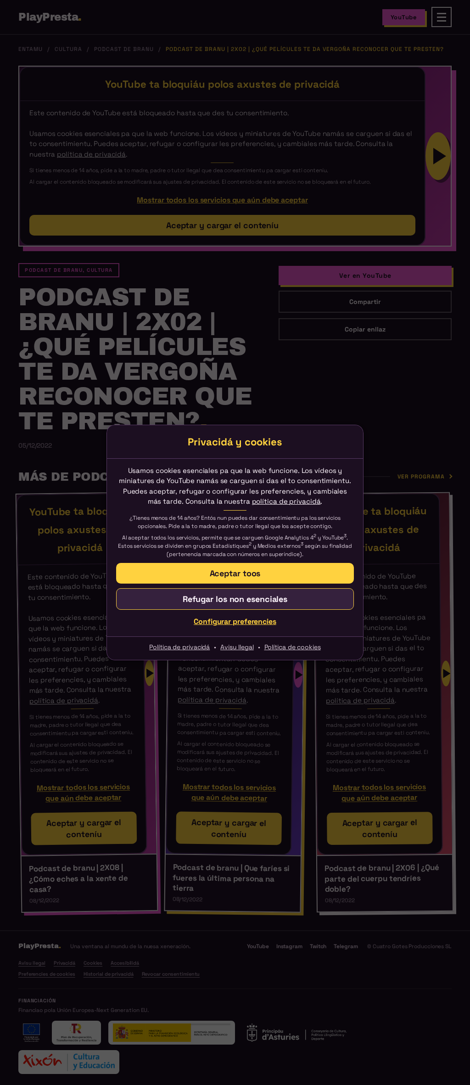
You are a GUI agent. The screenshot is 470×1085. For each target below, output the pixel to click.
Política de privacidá (179, 647)
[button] (235, 599)
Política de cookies (292, 647)
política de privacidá (286, 501)
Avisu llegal (237, 647)
